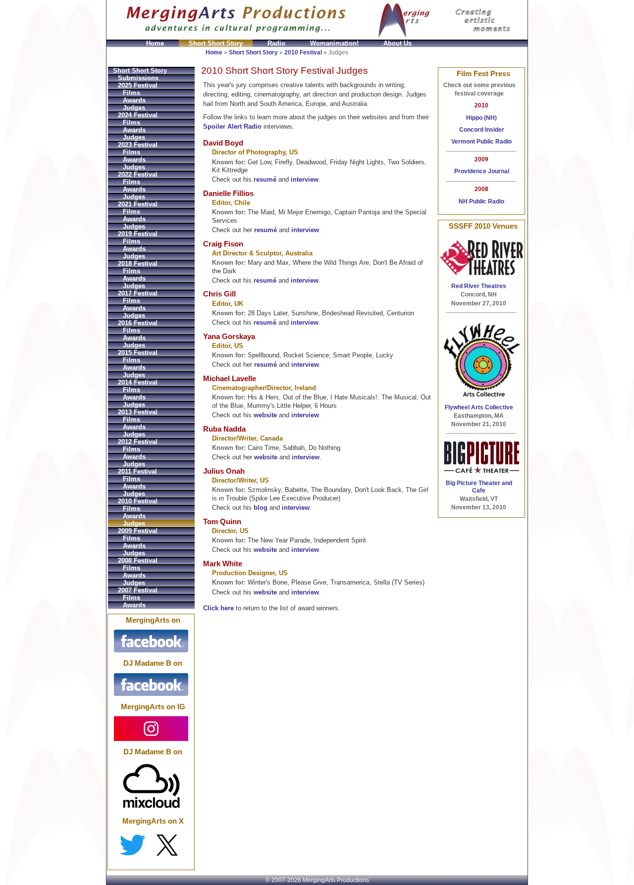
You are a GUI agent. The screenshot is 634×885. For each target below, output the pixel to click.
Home (155, 43)
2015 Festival (138, 352)
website (265, 415)
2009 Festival (138, 531)
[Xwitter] (151, 845)
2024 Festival (138, 115)
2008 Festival (138, 560)
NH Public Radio (481, 201)
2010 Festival (303, 52)
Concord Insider (481, 130)
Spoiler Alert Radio (232, 126)
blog (260, 507)
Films (131, 93)
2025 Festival (138, 85)
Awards (134, 100)
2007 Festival (138, 590)
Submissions (138, 78)
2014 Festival (138, 382)
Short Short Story (216, 43)
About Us (397, 43)
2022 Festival (138, 174)
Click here (218, 608)
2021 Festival (138, 204)
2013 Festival (138, 412)
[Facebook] (151, 641)
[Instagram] (151, 728)
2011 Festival (137, 471)
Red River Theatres (478, 286)
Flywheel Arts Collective (479, 407)
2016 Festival (138, 323)
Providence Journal (481, 171)
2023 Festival (138, 144)
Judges (134, 107)
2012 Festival (138, 441)
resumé (265, 179)
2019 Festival (138, 234)
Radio (276, 43)
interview (304, 179)
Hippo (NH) (481, 118)
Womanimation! (334, 43)
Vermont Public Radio (481, 142)
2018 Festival (138, 263)
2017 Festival (138, 293)
